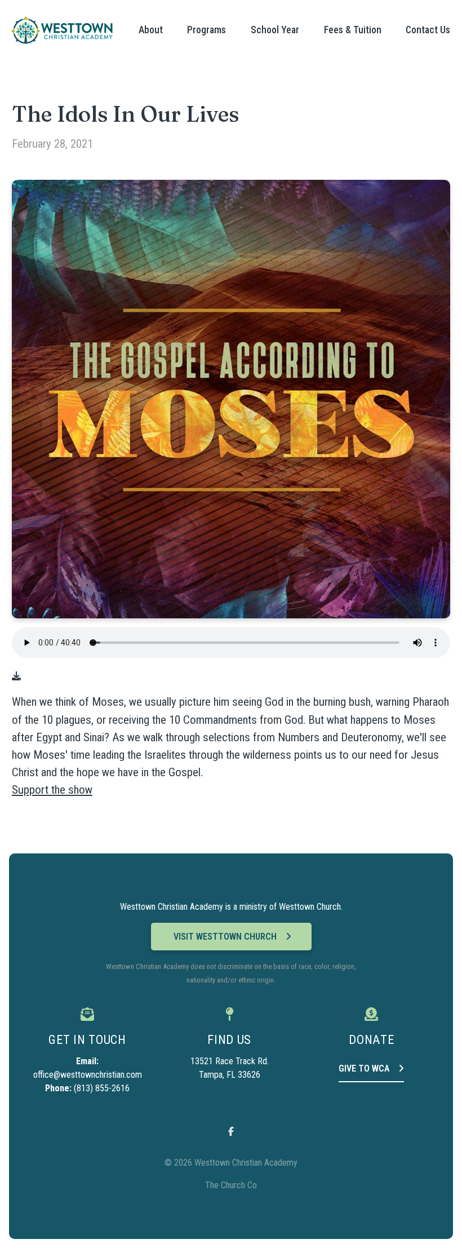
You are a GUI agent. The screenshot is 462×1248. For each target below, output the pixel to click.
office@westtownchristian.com (87, 1074)
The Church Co (231, 1185)
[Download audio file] (16, 676)
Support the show (52, 789)
